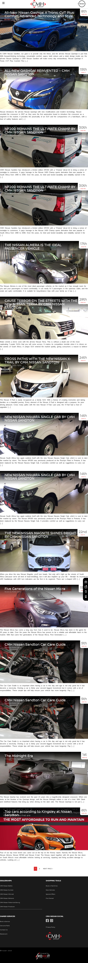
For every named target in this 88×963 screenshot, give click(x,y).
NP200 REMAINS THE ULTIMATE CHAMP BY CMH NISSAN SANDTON (40, 130)
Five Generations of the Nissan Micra (35, 589)
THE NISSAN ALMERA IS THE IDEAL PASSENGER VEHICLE (33, 247)
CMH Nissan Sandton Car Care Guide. (35, 644)
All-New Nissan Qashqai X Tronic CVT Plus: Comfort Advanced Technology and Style (39, 14)
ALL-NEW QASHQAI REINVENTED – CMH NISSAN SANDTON (37, 72)
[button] (3, 3)
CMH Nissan (82, 3)
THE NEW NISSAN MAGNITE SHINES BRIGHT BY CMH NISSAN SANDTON (40, 535)
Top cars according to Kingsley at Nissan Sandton (38, 813)
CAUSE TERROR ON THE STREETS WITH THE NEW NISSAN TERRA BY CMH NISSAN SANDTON (41, 304)
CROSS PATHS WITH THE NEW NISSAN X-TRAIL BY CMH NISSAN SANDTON (38, 360)
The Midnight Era (19, 756)
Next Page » (48, 869)
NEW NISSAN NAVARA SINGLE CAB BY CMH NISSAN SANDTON (40, 419)
